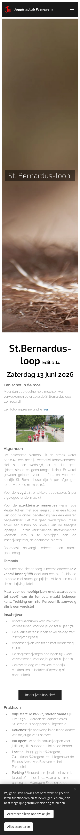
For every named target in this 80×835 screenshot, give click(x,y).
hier (45, 409)
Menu (72, 9)
